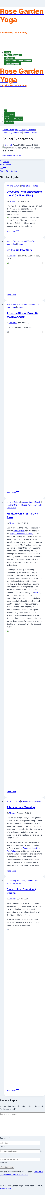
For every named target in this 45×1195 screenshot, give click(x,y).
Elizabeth (8, 145)
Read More (13, 232)
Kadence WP (5, 1189)
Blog (8, 52)
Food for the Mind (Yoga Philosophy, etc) (24, 505)
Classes (9, 58)
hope (5, 155)
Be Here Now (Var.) (8, 163)
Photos (26, 133)
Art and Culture (13, 186)
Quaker (34, 133)
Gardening (17, 883)
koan (36, 593)
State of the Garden (8, 169)
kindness (12, 155)
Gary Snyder (19, 531)
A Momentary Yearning (21, 807)
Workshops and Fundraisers (18, 61)
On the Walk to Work (19, 250)
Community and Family (12, 133)
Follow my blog (12, 64)
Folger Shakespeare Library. (21, 534)
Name (3, 1146)
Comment (5, 1138)
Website (3, 1162)
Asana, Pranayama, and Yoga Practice (19, 130)
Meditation (25, 186)
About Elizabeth (13, 55)
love (19, 155)
